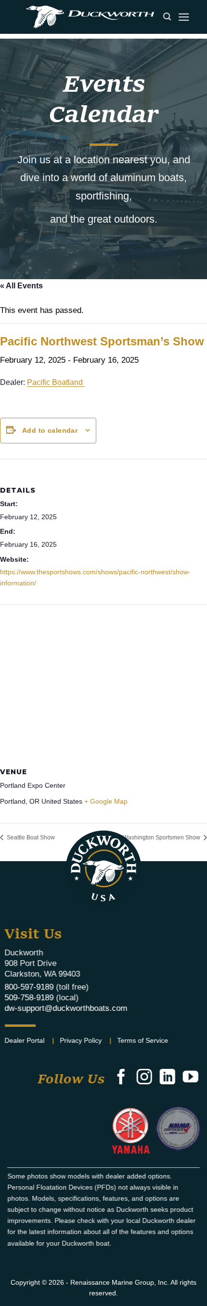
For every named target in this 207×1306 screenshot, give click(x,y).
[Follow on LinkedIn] (167, 1078)
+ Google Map (106, 801)
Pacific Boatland (56, 382)
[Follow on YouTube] (190, 1078)
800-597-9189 (29, 987)
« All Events (21, 286)
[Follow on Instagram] (144, 1078)
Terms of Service (142, 1040)
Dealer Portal (25, 1040)
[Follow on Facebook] (121, 1078)
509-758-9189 (29, 997)
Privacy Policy (81, 1040)
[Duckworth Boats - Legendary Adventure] (90, 16)
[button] (184, 17)
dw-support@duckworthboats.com (66, 1008)
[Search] (167, 17)
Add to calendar (50, 430)
